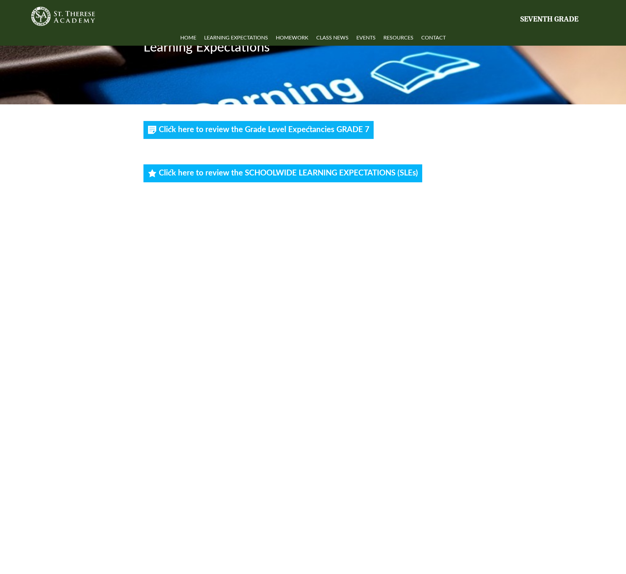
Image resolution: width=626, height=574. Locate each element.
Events (366, 37)
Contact (433, 37)
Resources (398, 37)
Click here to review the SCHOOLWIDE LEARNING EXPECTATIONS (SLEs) (288, 173)
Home (188, 37)
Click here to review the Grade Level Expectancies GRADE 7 (264, 130)
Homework (292, 37)
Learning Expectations (236, 37)
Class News (332, 37)
